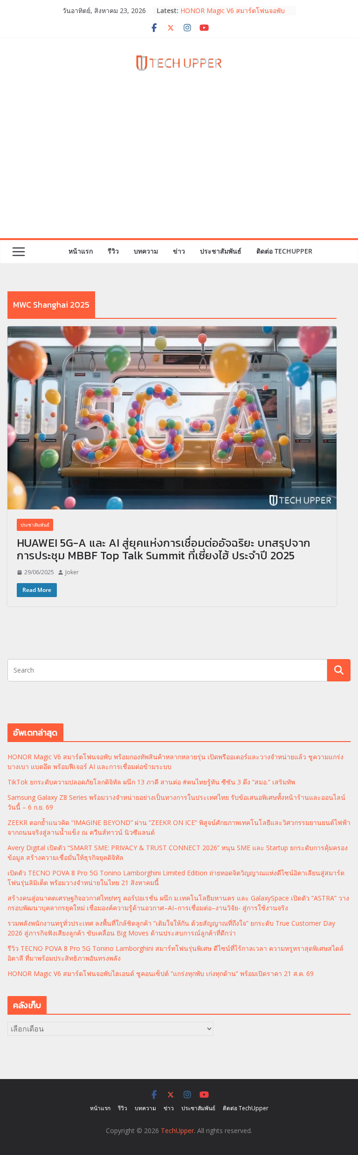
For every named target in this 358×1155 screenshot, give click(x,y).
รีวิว (113, 251)
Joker (72, 572)
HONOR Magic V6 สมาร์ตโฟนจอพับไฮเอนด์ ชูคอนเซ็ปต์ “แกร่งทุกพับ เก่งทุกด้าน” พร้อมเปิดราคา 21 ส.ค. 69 (160, 973)
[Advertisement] (179, 168)
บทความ (146, 251)
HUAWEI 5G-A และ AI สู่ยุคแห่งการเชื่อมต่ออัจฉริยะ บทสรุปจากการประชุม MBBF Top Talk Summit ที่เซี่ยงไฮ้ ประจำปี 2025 (163, 549)
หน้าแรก (81, 251)
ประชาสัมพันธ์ (220, 251)
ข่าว (179, 251)
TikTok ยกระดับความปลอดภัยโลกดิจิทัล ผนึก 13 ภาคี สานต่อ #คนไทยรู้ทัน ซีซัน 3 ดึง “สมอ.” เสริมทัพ (151, 781)
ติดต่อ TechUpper (284, 251)
